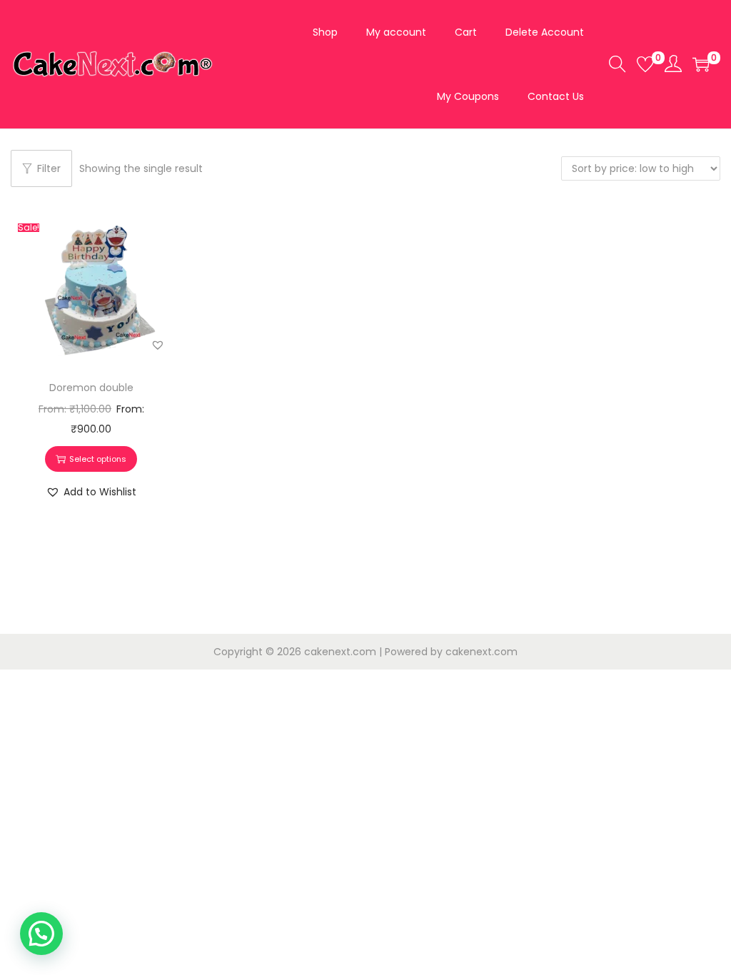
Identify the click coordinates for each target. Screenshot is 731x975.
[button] (157, 344)
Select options (97, 459)
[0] (645, 64)
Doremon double (91, 387)
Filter (49, 168)
